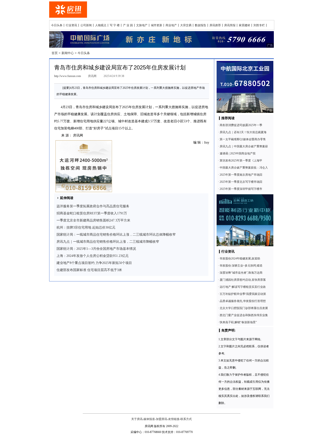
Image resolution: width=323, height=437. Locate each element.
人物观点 (100, 25)
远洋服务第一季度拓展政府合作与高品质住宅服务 (93, 206)
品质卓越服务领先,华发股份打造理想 (243, 301)
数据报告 (200, 25)
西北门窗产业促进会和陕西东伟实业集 (244, 315)
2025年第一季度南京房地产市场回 (241, 174)
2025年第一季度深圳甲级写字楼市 (241, 189)
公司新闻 (86, 25)
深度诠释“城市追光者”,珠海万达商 (241, 272)
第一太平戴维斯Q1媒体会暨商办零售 (243, 139)
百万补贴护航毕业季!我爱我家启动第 (243, 294)
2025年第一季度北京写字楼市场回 (241, 181)
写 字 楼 (115, 25)
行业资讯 (71, 25)
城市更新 (156, 25)
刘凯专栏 (259, 25)
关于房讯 (137, 419)
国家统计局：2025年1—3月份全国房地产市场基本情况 (96, 248)
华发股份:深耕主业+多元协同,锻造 (241, 265)
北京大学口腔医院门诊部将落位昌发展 (244, 308)
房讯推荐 (215, 25)
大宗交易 (186, 25)
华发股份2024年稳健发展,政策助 (240, 258)
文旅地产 (142, 25)
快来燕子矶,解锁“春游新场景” (238, 322)
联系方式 (186, 419)
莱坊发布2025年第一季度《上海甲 (241, 160)
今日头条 (56, 25)
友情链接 (173, 419)
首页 (55, 53)
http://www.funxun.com (67, 76)
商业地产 (171, 25)
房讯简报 (230, 25)
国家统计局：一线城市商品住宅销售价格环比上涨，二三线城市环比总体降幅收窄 (116, 234)
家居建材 (244, 25)
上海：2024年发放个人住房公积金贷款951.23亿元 (93, 256)
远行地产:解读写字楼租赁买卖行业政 (243, 287)
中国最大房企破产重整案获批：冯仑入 (244, 167)
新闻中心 (67, 53)
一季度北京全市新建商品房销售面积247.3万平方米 (93, 220)
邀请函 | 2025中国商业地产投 (238, 153)
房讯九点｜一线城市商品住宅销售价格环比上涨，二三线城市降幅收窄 (108, 241)
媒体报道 (149, 419)
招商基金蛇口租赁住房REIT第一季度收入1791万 (92, 213)
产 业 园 (128, 25)
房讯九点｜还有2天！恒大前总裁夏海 (243, 132)
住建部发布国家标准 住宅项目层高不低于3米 (89, 270)
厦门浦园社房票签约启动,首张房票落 (243, 279)
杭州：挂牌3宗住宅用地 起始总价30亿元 (86, 227)
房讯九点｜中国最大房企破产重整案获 (244, 146)
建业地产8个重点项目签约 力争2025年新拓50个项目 (94, 263)
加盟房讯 (161, 419)
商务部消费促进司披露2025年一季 (241, 125)
